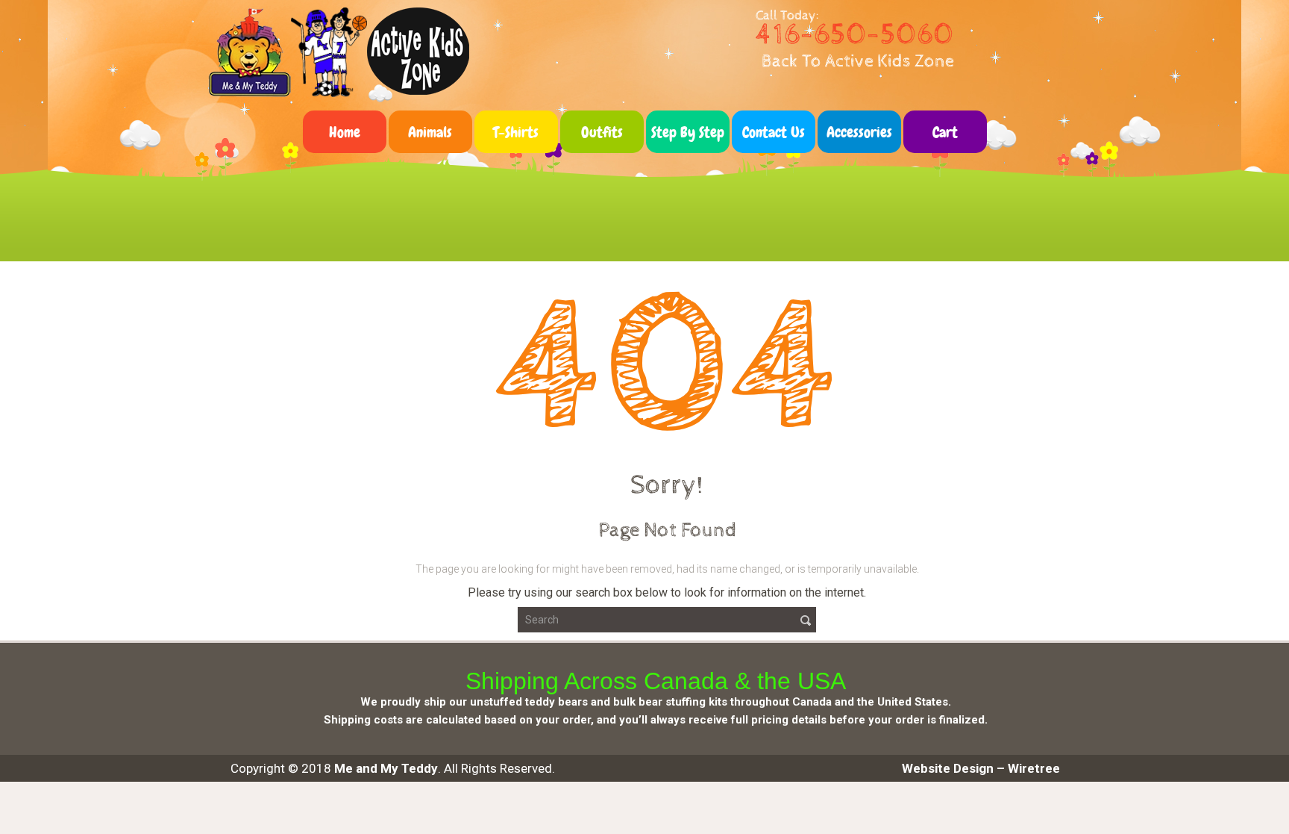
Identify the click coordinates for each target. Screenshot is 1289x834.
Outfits (602, 132)
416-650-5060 (855, 34)
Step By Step (687, 132)
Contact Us (773, 132)
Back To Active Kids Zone (858, 61)
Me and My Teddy (386, 768)
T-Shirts (516, 132)
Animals (430, 132)
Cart (945, 132)
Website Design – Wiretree (981, 768)
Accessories (859, 132)
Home (344, 132)
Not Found (670, 185)
